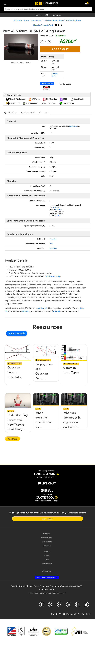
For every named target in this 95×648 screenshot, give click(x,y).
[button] (58, 24)
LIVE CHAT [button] (49, 483)
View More (12, 438)
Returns (46, 555)
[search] (48, 9)
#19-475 (56, 207)
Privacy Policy (33, 593)
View (51, 243)
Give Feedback (47, 563)
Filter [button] (12, 333)
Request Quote (55, 74)
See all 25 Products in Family (44, 25)
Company (46, 533)
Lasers (26, 20)
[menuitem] (5, 3)
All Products (18, 20)
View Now (18, 368)
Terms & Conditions (58, 593)
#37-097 (25, 311)
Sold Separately (53, 276)
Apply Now (45, 577)
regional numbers (50, 477)
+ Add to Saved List (47, 83)
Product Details (28, 112)
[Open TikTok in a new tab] (86, 605)
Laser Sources (36, 20)
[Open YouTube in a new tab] (59, 605)
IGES (65, 99)
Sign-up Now (47, 518)
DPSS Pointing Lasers (73, 20)
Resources (43, 112)
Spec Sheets (78, 99)
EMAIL (48, 490)
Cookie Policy (45, 593)
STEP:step (35, 99)
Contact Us (56, 15)
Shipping (47, 551)
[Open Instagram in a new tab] (77, 605)
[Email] (55, 24)
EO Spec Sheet (50, 103)
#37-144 (56, 311)
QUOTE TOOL (45, 497)
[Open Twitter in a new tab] (50, 605)
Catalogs (46, 571)
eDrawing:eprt (31, 103)
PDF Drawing (51, 99)
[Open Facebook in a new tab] (41, 605)
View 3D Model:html (17, 99)
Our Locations (47, 541)
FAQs (47, 559)
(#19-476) (73, 126)
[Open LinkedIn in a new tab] (68, 605)
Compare (66, 83)
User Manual (14, 103)
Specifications (10, 112)
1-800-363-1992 (44, 474)
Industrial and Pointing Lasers (54, 20)
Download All (68, 103)
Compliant (53, 239)
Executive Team (46, 537)
